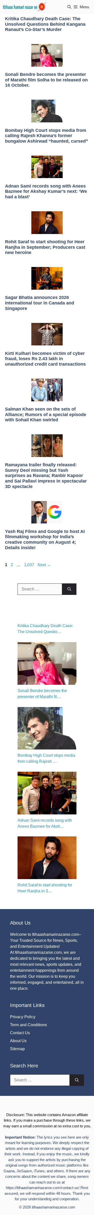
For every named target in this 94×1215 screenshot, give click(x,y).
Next (44, 565)
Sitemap (17, 1049)
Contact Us (20, 1033)
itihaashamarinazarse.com (53, 1207)
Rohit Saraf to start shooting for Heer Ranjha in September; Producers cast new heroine (45, 247)
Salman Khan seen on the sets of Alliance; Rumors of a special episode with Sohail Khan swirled (45, 414)
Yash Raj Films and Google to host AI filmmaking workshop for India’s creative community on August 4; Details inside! (45, 539)
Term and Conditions (28, 1025)
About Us (18, 1041)
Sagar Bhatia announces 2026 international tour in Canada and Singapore (39, 303)
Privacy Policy (22, 1017)
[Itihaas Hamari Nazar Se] (25, 7)
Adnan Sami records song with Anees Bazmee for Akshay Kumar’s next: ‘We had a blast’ (46, 191)
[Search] (69, 589)
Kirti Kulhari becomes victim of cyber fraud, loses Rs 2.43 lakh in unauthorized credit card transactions (45, 359)
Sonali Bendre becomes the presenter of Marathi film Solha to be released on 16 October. (46, 80)
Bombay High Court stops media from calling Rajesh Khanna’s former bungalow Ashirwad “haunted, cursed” (46, 136)
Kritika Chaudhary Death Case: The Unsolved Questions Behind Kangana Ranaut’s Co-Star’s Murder (45, 24)
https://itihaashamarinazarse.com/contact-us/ (42, 1188)
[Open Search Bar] (69, 7)
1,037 (29, 565)
